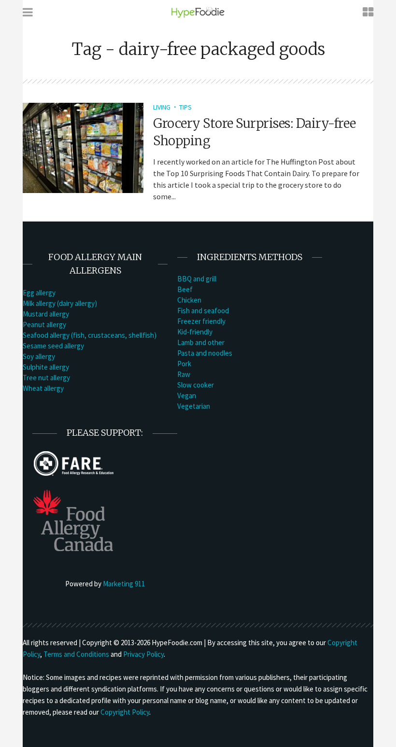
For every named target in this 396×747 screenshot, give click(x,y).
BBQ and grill (196, 278)
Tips (185, 107)
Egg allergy (39, 292)
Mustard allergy (46, 313)
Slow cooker (195, 384)
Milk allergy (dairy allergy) (60, 303)
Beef (185, 289)
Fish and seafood (203, 310)
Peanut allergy (44, 324)
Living (161, 107)
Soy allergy (39, 356)
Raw (183, 374)
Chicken (189, 299)
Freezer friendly (201, 321)
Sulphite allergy (46, 367)
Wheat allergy (43, 388)
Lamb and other (201, 342)
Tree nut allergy (46, 377)
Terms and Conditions (76, 654)
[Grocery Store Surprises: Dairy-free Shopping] (83, 147)
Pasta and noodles (204, 353)
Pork (184, 363)
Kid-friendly (194, 331)
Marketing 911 (124, 583)
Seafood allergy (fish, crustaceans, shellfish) (89, 335)
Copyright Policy (124, 712)
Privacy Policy (143, 654)
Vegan (186, 395)
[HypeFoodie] (198, 11)
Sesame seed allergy (53, 345)
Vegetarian (193, 406)
